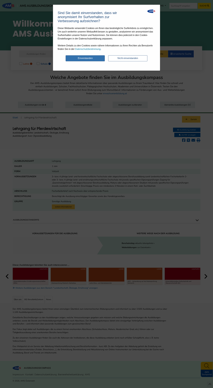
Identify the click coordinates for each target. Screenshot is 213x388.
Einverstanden (85, 58)
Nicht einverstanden (128, 58)
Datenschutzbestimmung (88, 49)
